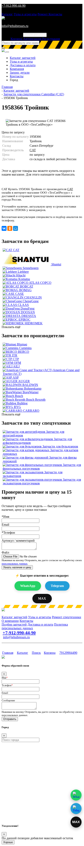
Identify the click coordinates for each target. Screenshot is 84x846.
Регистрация (51, 39)
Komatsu (24, 279)
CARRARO (31, 410)
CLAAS (23, 305)
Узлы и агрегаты (25, 14)
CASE (19, 294)
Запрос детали (20, 72)
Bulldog (22, 403)
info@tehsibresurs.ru (15, 26)
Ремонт (43, 14)
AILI (16, 366)
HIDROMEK (34, 323)
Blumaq (22, 344)
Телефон (7, 685)
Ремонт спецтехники (66, 617)
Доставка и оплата (22, 65)
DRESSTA (28, 316)
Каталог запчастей (22, 58)
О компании (10, 621)
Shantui (56, 264)
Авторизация (32, 39)
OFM (17, 362)
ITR (14, 355)
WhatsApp (27, 586)
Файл (5, 552)
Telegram (57, 586)
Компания (17, 69)
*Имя (5, 516)
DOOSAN (28, 312)
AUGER (24, 381)
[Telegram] (76, 808)
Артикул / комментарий (18, 540)
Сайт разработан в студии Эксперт (22, 644)
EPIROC (24, 319)
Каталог (7, 14)
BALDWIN (30, 385)
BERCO (23, 351)
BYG (17, 407)
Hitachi (20, 275)
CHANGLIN (33, 297)
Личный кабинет (34, 35)
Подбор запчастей (14, 624)
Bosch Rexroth (35, 399)
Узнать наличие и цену (17, 567)
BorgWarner (31, 392)
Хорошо (8, 842)
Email (5, 524)
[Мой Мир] (15, 228)
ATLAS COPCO (40, 282)
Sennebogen (31, 268)
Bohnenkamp (32, 388)
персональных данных (15, 563)
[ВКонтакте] (4, 228)
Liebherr (23, 271)
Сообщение (8, 700)
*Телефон (8, 532)
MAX (42, 598)
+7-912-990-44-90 (13, 5)
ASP (16, 377)
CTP (16, 359)
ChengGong (31, 301)
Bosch (19, 396)
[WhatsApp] (76, 795)
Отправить (9, 719)
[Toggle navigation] (7, 52)
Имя (5, 677)
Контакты (55, 14)
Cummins (25, 348)
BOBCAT (26, 286)
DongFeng (27, 308)
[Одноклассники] (9, 228)
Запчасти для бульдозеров (60, 446)
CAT (33, 150)
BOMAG (25, 290)
